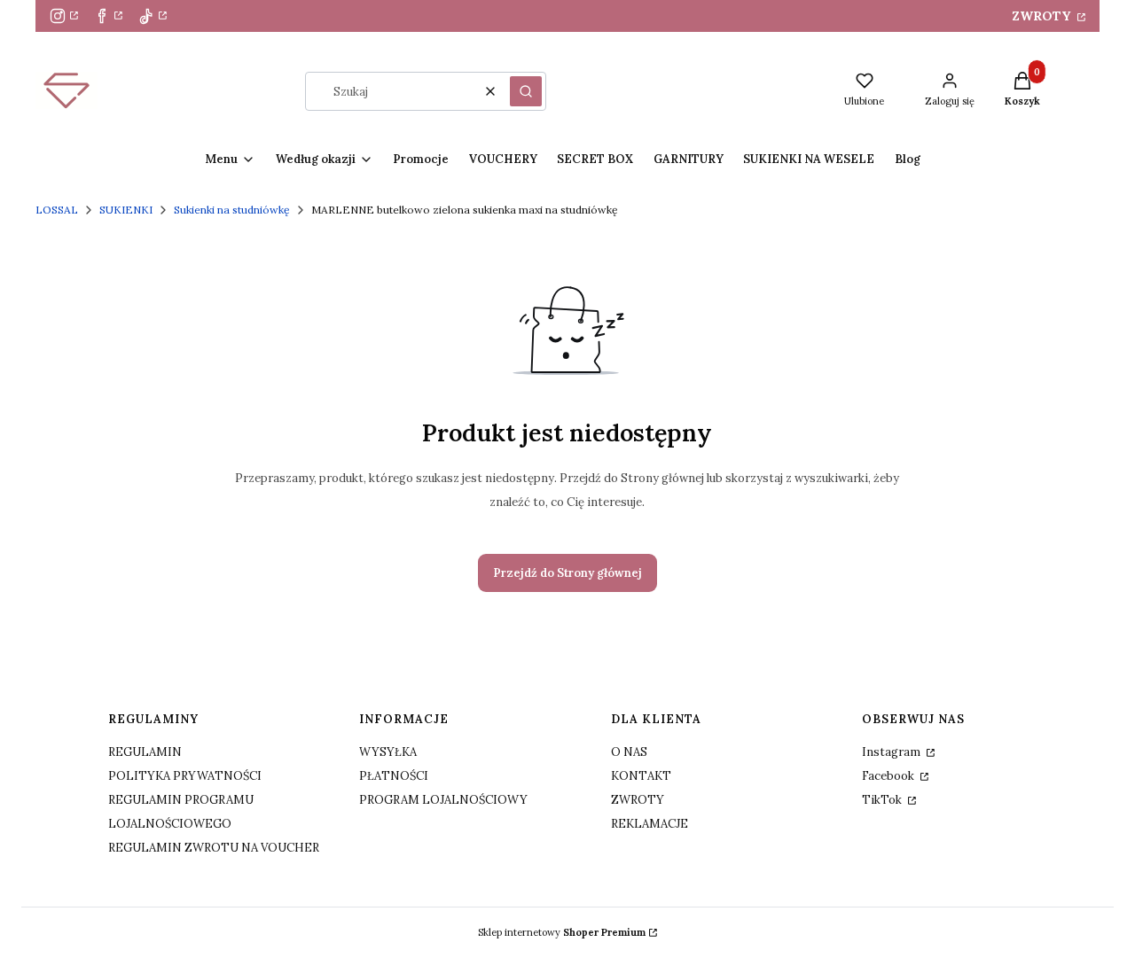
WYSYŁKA (388, 751)
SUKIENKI (126, 209)
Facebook (889, 775)
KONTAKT (641, 775)
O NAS (629, 751)
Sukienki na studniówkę (232, 209)
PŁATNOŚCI (393, 775)
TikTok (883, 799)
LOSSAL (56, 209)
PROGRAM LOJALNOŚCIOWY (443, 799)
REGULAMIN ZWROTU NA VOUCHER (213, 847)
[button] (526, 91)
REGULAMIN (145, 751)
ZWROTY (1043, 16)
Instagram (892, 751)
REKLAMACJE (649, 823)
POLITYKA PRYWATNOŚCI (185, 775)
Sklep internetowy (562, 932)
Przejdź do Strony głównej (567, 572)
